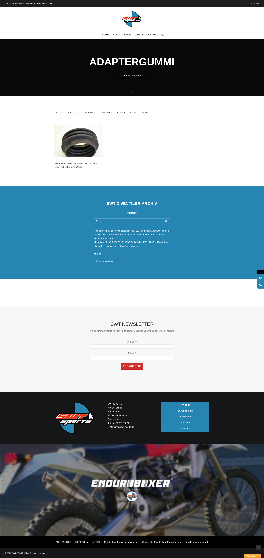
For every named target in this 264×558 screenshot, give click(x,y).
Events (133, 112)
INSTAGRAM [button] (185, 417)
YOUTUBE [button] (185, 429)
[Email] (260, 277)
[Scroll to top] (258, 547)
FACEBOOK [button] (185, 423)
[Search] (132, 221)
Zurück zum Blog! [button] (132, 76)
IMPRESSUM (81, 542)
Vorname (132, 342)
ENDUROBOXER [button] (185, 411)
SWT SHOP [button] (185, 405)
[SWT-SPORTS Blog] (132, 19)
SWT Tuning (106, 112)
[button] (162, 34)
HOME (105, 35)
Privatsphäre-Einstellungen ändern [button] (121, 542)
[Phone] (260, 285)
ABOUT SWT (254, 3)
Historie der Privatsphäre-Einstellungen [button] (161, 542)
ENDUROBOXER (39, 3)
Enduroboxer (73, 112)
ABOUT (152, 35)
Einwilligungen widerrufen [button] (197, 542)
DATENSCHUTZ (62, 542)
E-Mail (132, 353)
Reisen (59, 112)
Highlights (121, 112)
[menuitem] (254, 3)
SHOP (127, 35)
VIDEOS (139, 35)
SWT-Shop (22, 3)
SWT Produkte (90, 112)
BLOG (116, 35)
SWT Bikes (145, 112)
